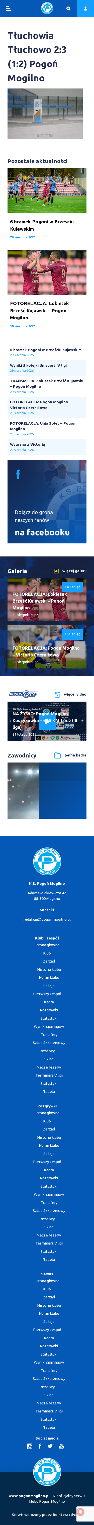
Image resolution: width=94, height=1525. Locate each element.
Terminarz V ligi (49, 1075)
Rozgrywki (49, 1010)
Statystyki (49, 1018)
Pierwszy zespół (47, 994)
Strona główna (47, 945)
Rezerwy (47, 1051)
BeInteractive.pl (67, 1514)
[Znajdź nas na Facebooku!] (47, 542)
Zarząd (49, 961)
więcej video (75, 694)
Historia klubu (49, 969)
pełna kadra (75, 755)
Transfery (49, 1034)
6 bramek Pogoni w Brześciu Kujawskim (45, 350)
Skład (48, 1059)
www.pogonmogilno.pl (29, 1496)
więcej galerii (74, 571)
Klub (47, 953)
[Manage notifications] (80, 1512)
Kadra (49, 1002)
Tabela (49, 1091)
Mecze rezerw (49, 1067)
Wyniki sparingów (49, 1026)
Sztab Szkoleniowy (49, 1042)
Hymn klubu (49, 977)
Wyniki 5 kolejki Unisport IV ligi (38, 365)
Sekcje (49, 986)
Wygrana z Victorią (27, 444)
